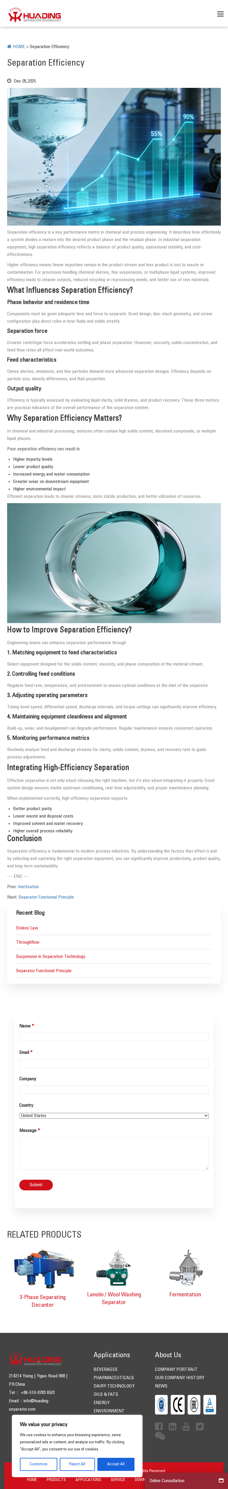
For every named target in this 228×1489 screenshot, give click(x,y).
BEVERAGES (106, 1369)
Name (26, 1026)
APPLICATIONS (88, 1480)
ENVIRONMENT (109, 1411)
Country (26, 1105)
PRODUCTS (56, 1480)
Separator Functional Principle (46, 897)
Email (26, 1052)
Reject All (77, 1464)
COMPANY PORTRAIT (176, 1369)
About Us (168, 1355)
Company (27, 1079)
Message (29, 1130)
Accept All (116, 1464)
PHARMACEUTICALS (114, 1378)
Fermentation (185, 1295)
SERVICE (118, 1480)
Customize (39, 1464)
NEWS (161, 1386)
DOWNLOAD (145, 1480)
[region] (77, 1446)
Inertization (28, 887)
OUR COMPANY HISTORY (179, 1378)
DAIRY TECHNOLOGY (114, 1386)
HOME (32, 1480)
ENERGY (102, 1403)
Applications (112, 1355)
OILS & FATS (106, 1394)
